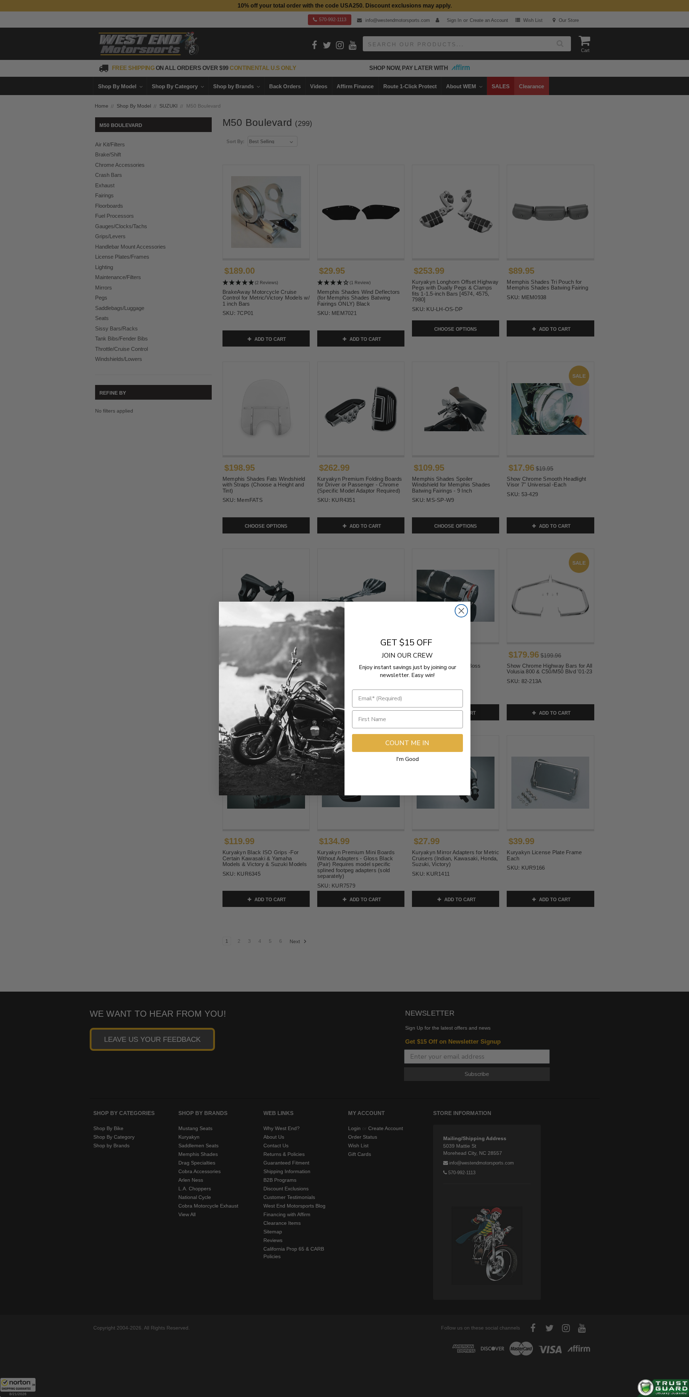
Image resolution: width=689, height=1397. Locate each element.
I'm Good (407, 759)
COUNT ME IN (407, 743)
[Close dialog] (461, 611)
